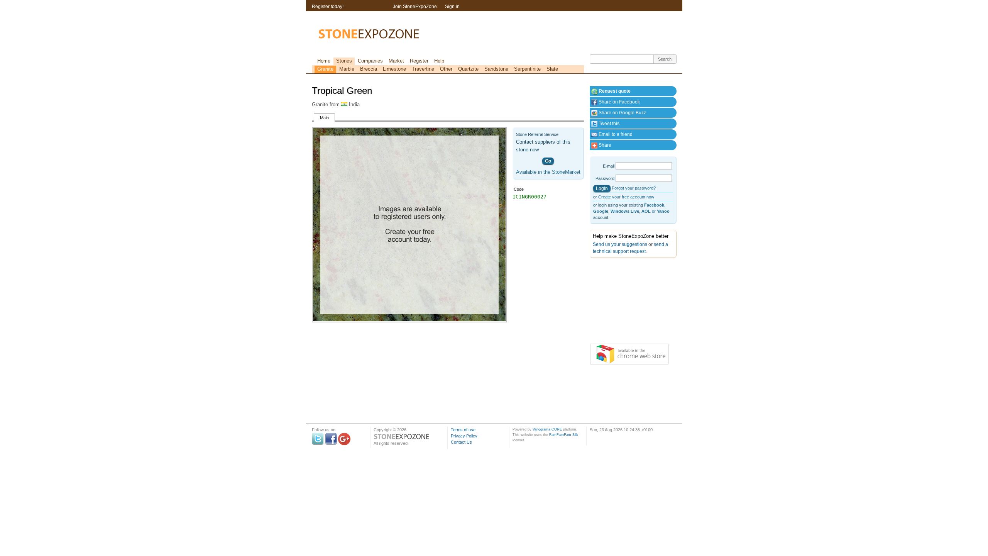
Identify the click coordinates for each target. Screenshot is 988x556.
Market (396, 61)
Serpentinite (527, 69)
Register (419, 61)
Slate (552, 69)
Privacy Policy (464, 436)
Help (439, 61)
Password (605, 178)
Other (446, 69)
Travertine (423, 69)
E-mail (608, 166)
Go (548, 161)
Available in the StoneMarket (548, 172)
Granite (325, 69)
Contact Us (461, 442)
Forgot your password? (634, 188)
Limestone (394, 69)
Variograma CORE (547, 429)
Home (323, 61)
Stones (344, 61)
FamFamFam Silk (563, 435)
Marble (346, 69)
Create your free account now (626, 197)
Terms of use (463, 429)
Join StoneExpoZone (415, 6)
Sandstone (496, 69)
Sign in (452, 6)
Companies (370, 61)
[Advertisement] (628, 302)
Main (324, 117)
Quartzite (468, 69)
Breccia (368, 69)
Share (604, 145)
